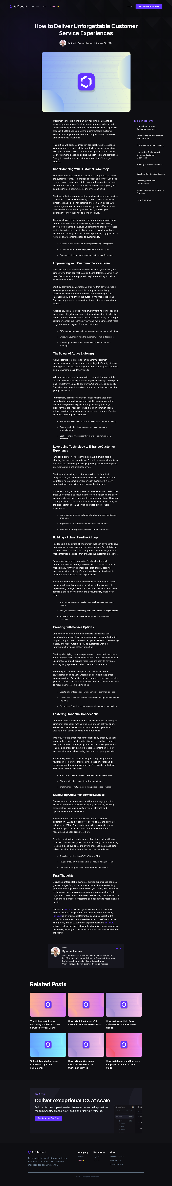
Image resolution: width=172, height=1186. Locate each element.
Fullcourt (67, 909)
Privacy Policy (115, 1160)
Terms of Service (116, 1164)
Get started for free (149, 6)
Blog (44, 6)
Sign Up (96, 1160)
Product (35, 6)
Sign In (96, 1157)
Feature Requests (117, 1157)
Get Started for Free (48, 1118)
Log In (129, 6)
